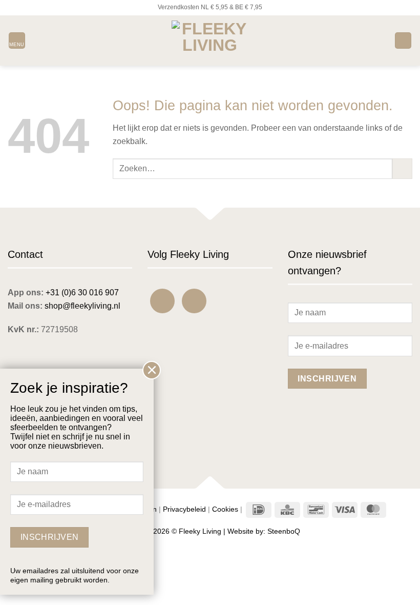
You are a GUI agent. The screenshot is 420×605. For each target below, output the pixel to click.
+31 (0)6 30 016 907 (82, 292)
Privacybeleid (184, 509)
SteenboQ (283, 531)
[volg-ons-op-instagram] (194, 301)
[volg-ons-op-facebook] (162, 301)
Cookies (225, 509)
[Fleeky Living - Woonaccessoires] (210, 40)
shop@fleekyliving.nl (82, 305)
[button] (17, 40)
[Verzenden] (402, 168)
